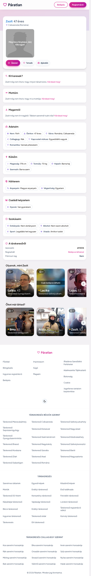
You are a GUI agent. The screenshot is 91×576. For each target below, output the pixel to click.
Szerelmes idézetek (11, 483)
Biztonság (68, 376)
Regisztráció (78, 4)
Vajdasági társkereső (41, 502)
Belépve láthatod (76, 252)
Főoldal (6, 361)
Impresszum (38, 361)
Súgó (35, 368)
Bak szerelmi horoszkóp (13, 564)
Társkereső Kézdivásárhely (72, 437)
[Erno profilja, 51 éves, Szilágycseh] (20, 322)
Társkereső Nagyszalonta (71, 456)
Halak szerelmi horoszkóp (71, 564)
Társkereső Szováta (40, 450)
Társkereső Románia (40, 462)
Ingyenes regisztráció (12, 374)
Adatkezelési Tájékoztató (75, 370)
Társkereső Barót (67, 450)
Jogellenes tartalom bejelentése (72, 390)
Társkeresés (8, 522)
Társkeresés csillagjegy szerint (44, 537)
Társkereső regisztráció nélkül (70, 509)
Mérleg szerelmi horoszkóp (15, 557)
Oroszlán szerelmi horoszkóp (44, 551)
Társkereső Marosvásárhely (15, 421)
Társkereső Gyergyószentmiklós (12, 437)
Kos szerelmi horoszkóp (13, 545)
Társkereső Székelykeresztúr (73, 444)
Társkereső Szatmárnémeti (43, 437)
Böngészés (8, 368)
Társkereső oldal (39, 516)
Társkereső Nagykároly (42, 444)
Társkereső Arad (39, 456)
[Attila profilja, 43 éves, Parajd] (51, 322)
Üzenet (13, 63)
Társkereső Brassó (11, 444)
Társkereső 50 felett (12, 495)
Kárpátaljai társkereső (12, 502)
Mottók (6, 489)
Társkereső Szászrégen (13, 462)
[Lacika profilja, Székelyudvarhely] (51, 283)
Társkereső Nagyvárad (70, 429)
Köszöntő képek (67, 483)
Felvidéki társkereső (69, 495)
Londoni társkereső (69, 502)
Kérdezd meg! (53, 82)
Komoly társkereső (68, 516)
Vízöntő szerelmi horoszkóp (44, 564)
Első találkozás (66, 489)
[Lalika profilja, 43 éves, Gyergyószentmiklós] (20, 283)
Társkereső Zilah (10, 456)
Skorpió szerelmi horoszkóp (44, 557)
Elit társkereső (38, 522)
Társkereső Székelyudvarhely (73, 421)
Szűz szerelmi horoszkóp (71, 551)
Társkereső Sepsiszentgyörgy (11, 428)
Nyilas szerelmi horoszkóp (71, 557)
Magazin (37, 374)
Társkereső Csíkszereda (42, 421)
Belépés (61, 4)
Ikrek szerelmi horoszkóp (71, 545)
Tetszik (28, 63)
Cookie (67, 382)
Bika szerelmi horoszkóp (42, 545)
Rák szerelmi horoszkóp (13, 551)
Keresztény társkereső (41, 495)
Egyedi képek (38, 483)
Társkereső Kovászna (12, 450)
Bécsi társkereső (10, 509)
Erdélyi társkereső (40, 489)
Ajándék (43, 63)
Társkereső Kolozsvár (41, 429)
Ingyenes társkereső (12, 516)
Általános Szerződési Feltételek (73, 363)
